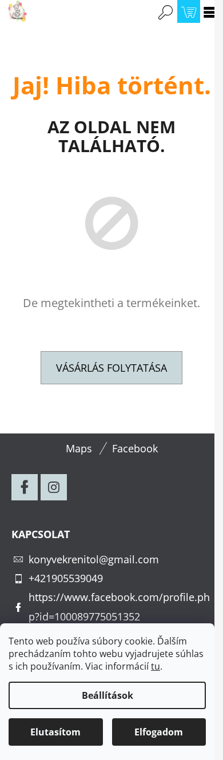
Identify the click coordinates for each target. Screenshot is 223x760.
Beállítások (107, 695)
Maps (79, 448)
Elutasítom (55, 732)
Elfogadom (158, 732)
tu (155, 666)
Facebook (135, 448)
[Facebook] (24, 487)
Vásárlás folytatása (111, 368)
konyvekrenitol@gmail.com (94, 559)
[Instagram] (54, 487)
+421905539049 (66, 578)
